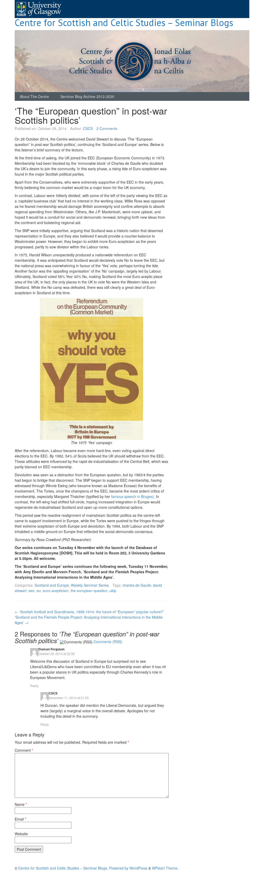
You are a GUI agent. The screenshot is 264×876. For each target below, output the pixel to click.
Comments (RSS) (108, 641)
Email (20, 819)
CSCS (88, 128)
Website (21, 833)
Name (21, 804)
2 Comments (106, 128)
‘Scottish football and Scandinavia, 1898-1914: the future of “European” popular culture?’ (89, 611)
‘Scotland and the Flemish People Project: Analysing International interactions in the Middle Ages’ (89, 620)
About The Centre (34, 96)
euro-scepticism (56, 590)
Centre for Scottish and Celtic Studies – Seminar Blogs (124, 23)
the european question (89, 590)
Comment (24, 750)
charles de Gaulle (136, 585)
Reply (34, 685)
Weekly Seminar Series (90, 585)
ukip (113, 590)
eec (32, 590)
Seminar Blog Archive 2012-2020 (87, 96)
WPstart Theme (164, 868)
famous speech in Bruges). (133, 496)
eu (39, 590)
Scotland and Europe (52, 585)
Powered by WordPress (128, 868)
